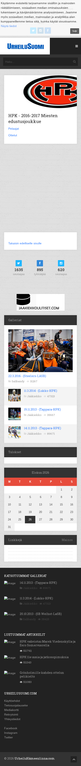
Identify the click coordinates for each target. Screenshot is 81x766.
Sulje (74, 31)
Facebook (10, 728)
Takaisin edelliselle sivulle (25, 243)
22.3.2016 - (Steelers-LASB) (27, 376)
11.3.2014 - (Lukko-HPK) (40, 391)
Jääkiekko (34, 396)
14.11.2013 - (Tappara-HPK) (42, 428)
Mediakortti (11, 710)
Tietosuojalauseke (16, 705)
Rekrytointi (11, 714)
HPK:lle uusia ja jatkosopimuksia (44, 657)
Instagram (10, 732)
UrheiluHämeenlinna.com (35, 758)
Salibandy (18, 381)
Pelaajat (13, 128)
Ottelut (12, 135)
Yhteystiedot (12, 719)
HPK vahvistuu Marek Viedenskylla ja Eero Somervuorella (47, 643)
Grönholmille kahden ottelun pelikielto (42, 674)
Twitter (8, 737)
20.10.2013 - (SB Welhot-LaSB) (41, 614)
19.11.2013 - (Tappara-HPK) (42, 409)
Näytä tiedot (9, 26)
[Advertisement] (40, 190)
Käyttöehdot (12, 700)
